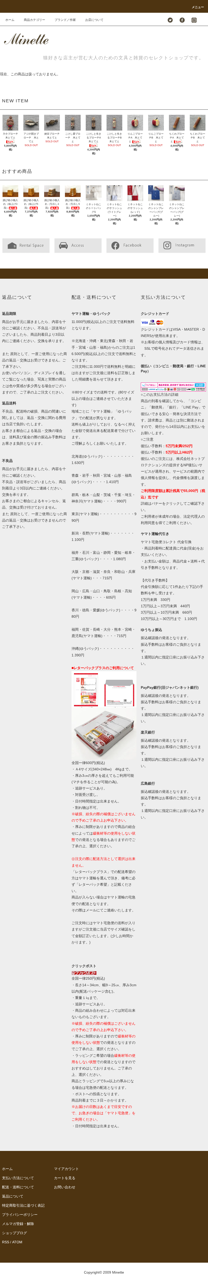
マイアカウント (66, 1169)
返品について (12, 1196)
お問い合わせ (64, 1187)
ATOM (17, 1242)
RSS (5, 1242)
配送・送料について (18, 1187)
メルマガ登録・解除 (18, 1224)
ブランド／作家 (65, 20)
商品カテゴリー (34, 20)
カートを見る (64, 1178)
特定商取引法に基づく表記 (23, 1205)
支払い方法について (18, 1178)
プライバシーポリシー (20, 1215)
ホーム (9, 20)
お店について (94, 20)
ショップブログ (14, 1233)
